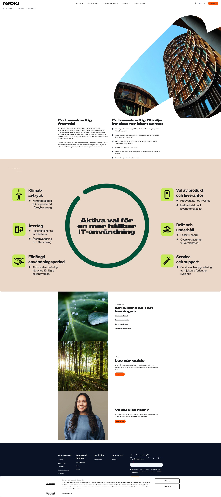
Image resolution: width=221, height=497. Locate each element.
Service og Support (140, 3)
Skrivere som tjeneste (121, 316)
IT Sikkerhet (61, 466)
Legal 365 (78, 3)
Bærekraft (21, 8)
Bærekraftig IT (32, 8)
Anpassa (166, 486)
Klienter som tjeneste (121, 324)
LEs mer (119, 374)
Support (114, 459)
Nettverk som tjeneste (122, 320)
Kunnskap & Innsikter (110, 3)
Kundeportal (213, 3)
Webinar (78, 469)
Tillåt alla (167, 481)
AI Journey (61, 473)
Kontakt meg (120, 421)
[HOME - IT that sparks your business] (3, 8)
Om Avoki (11, 8)
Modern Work (61, 463)
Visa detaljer (65, 493)
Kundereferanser (80, 462)
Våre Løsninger (92, 3)
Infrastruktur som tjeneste (123, 328)
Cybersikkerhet (98, 459)
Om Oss (125, 3)
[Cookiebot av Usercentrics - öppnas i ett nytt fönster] (50, 493)
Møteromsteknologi (63, 470)
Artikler (78, 466)
